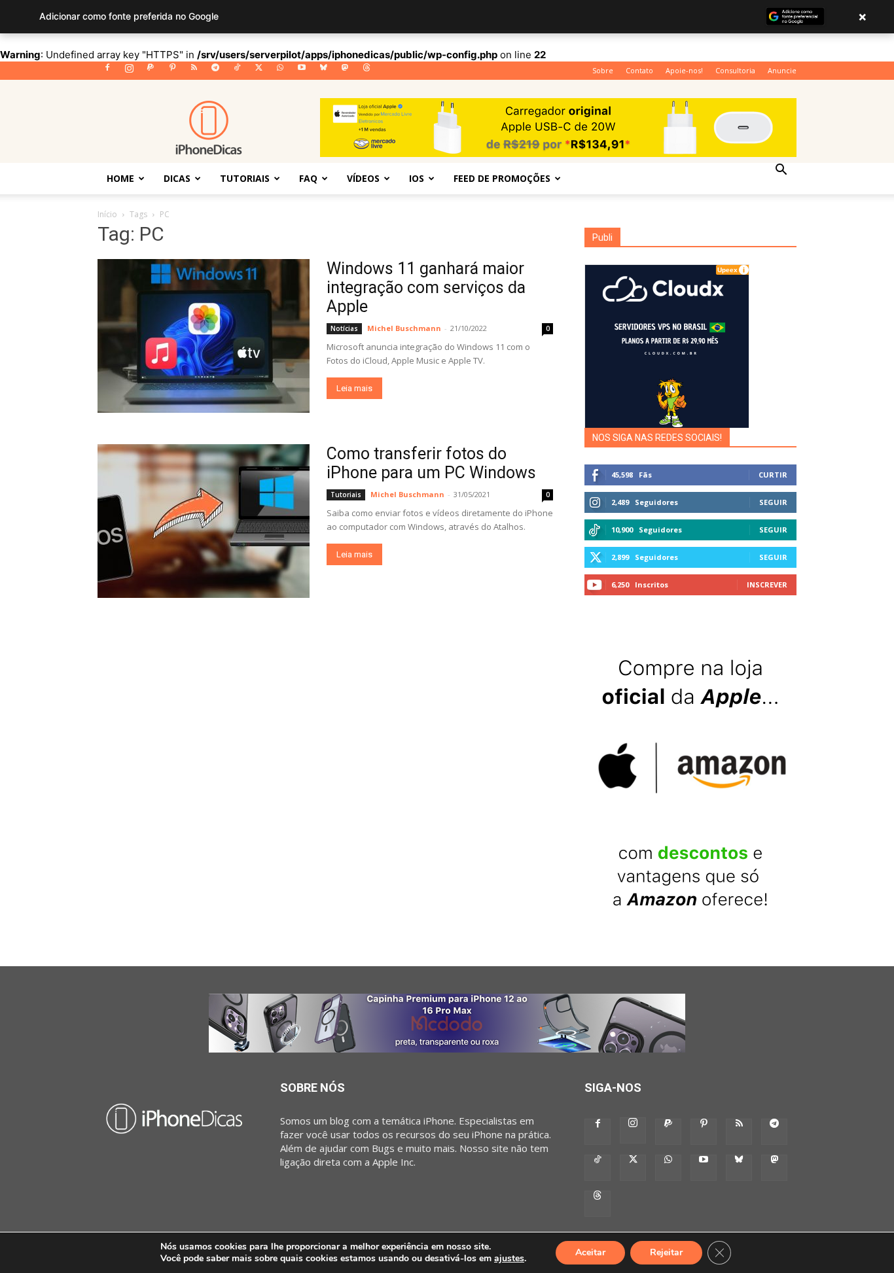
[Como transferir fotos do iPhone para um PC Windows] (204, 521)
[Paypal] (150, 71)
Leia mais (354, 388)
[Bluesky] (323, 71)
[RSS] (194, 71)
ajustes (509, 1258)
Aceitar (590, 1252)
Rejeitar (666, 1252)
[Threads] (366, 71)
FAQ (308, 178)
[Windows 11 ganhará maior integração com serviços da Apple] (204, 336)
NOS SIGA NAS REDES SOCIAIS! (657, 437)
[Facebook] (107, 71)
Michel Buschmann (404, 328)
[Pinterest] (172, 71)
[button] (780, 170)
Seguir (773, 502)
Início (107, 214)
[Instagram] (129, 71)
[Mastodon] (345, 71)
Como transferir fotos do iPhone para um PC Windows (431, 463)
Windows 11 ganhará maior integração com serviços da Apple (426, 287)
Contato (639, 70)
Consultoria (735, 70)
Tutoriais (245, 178)
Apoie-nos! (684, 70)
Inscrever (767, 584)
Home (120, 178)
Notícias (344, 328)
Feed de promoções (502, 178)
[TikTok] (237, 71)
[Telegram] (215, 71)
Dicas (177, 178)
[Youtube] (302, 71)
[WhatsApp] (280, 71)
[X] (258, 71)
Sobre (602, 70)
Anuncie (782, 70)
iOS (416, 178)
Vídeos (363, 178)
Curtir (773, 475)
